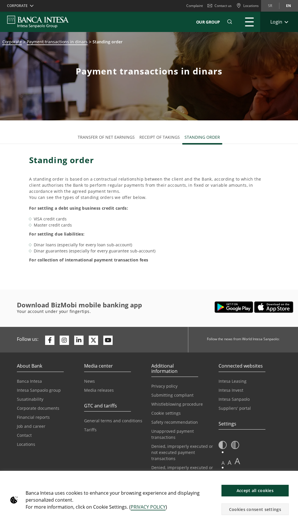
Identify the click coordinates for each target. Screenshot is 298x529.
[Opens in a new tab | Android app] (233, 307)
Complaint (194, 5)
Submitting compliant (172, 395)
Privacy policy (164, 386)
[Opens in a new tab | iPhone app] (273, 307)
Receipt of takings (159, 137)
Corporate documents (38, 408)
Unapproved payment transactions (172, 434)
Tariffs (90, 429)
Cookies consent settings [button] (255, 509)
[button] (229, 22)
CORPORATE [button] (17, 5)
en (288, 5)
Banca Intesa (29, 381)
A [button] (223, 462)
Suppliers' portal (235, 408)
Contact (24, 435)
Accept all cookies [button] (255, 490)
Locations (26, 444)
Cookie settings (166, 413)
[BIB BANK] (41, 22)
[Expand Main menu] (249, 22)
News (89, 381)
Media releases (99, 390)
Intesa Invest (231, 390)
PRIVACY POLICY (148, 507)
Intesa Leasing (232, 381)
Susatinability (30, 399)
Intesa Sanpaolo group (39, 390)
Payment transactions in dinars (57, 41)
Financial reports (33, 417)
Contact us (223, 5)
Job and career (31, 426)
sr (270, 5)
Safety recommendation (174, 422)
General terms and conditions (113, 420)
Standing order (202, 137)
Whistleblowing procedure (177, 404)
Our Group (208, 22)
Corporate (12, 41)
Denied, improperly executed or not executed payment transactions (182, 452)
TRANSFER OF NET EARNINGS (106, 137)
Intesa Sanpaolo (234, 399)
